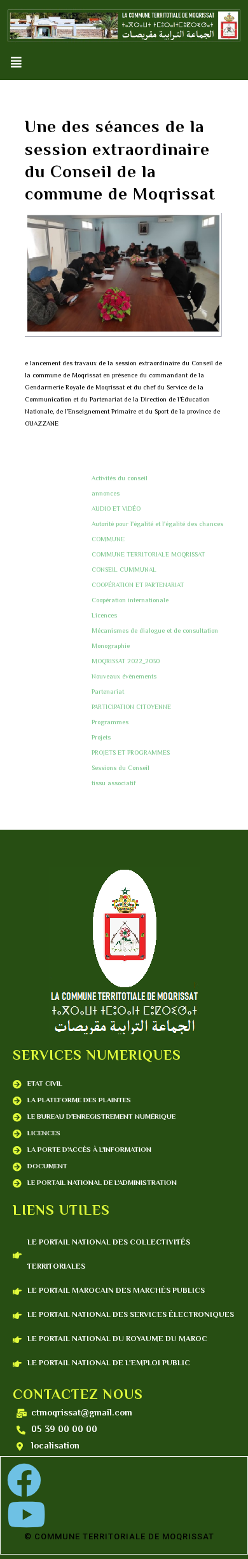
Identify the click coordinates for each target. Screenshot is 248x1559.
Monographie (111, 646)
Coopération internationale (130, 600)
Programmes (110, 722)
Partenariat (108, 692)
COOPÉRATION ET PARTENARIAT (138, 585)
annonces (106, 494)
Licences (104, 616)
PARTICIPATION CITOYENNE (131, 707)
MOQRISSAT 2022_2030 (126, 661)
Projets (101, 738)
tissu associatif (113, 783)
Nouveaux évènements (124, 677)
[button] (15, 62)
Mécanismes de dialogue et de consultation (155, 631)
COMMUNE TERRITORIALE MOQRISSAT (148, 555)
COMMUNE (108, 539)
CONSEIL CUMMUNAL (124, 570)
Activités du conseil (120, 478)
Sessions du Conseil (120, 768)
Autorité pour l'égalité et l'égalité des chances (157, 524)
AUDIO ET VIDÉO (116, 509)
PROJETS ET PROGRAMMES (131, 753)
